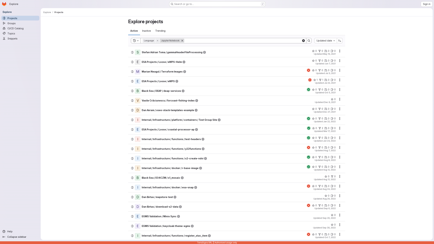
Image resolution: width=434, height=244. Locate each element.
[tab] (134, 31)
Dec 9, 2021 (330, 102)
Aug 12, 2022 (329, 169)
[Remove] (182, 41)
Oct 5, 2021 (330, 92)
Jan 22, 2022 (329, 121)
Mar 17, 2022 (329, 131)
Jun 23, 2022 (329, 141)
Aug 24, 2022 (329, 189)
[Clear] (303, 41)
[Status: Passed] (309, 90)
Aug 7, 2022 (330, 150)
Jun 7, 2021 (330, 63)
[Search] (309, 40)
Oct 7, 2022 (330, 237)
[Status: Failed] (309, 70)
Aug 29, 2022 (329, 198)
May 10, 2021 (329, 54)
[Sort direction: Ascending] (339, 40)
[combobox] (325, 40)
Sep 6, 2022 (330, 208)
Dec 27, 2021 (329, 112)
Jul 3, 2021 (330, 73)
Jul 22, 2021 (330, 83)
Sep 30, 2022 (329, 227)
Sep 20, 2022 (329, 218)
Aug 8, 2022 (330, 160)
